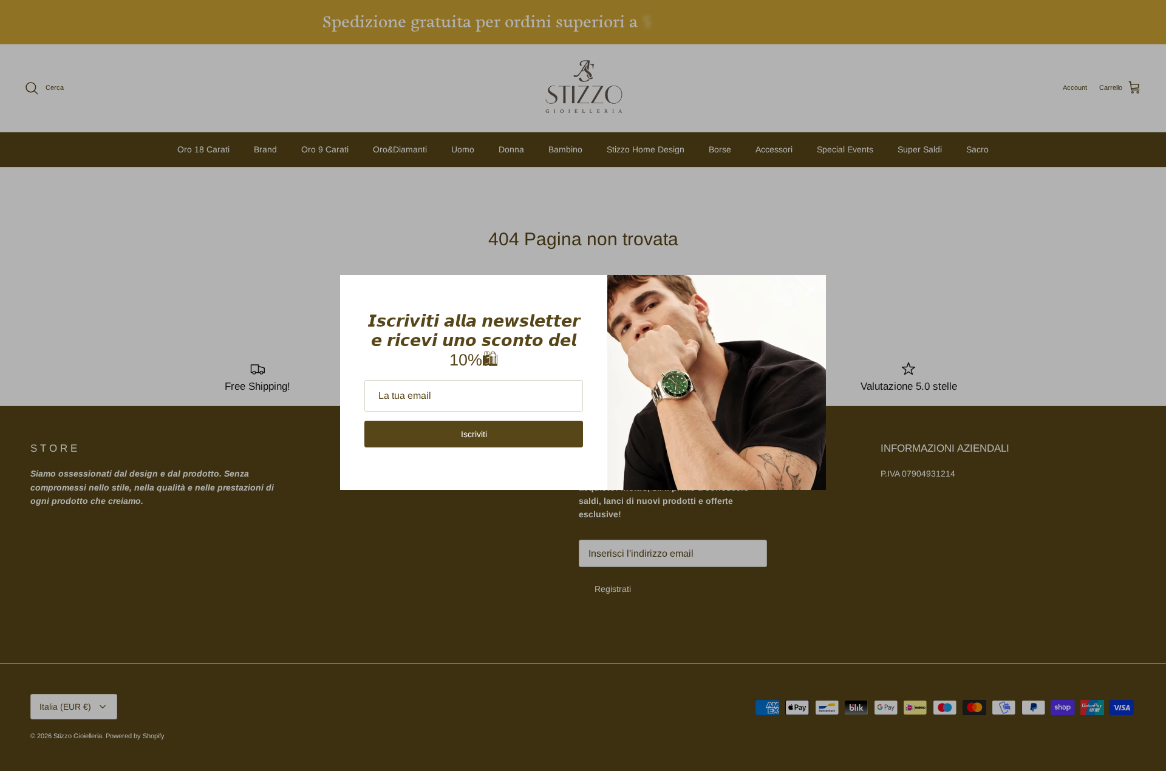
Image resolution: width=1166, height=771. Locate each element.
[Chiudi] (810, 290)
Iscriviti (474, 434)
